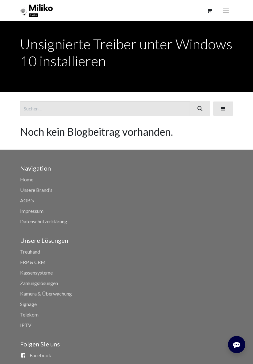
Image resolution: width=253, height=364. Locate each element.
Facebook (40, 355)
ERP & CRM (33, 262)
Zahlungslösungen (39, 283)
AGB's (27, 200)
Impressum (32, 211)
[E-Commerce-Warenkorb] (209, 10)
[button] (223, 108)
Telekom (29, 314)
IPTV (25, 325)
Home (26, 179)
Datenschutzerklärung (43, 221)
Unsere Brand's (36, 190)
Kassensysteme (36, 272)
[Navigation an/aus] (226, 10)
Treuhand (30, 251)
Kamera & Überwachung (46, 293)
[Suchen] (200, 108)
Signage (28, 304)
